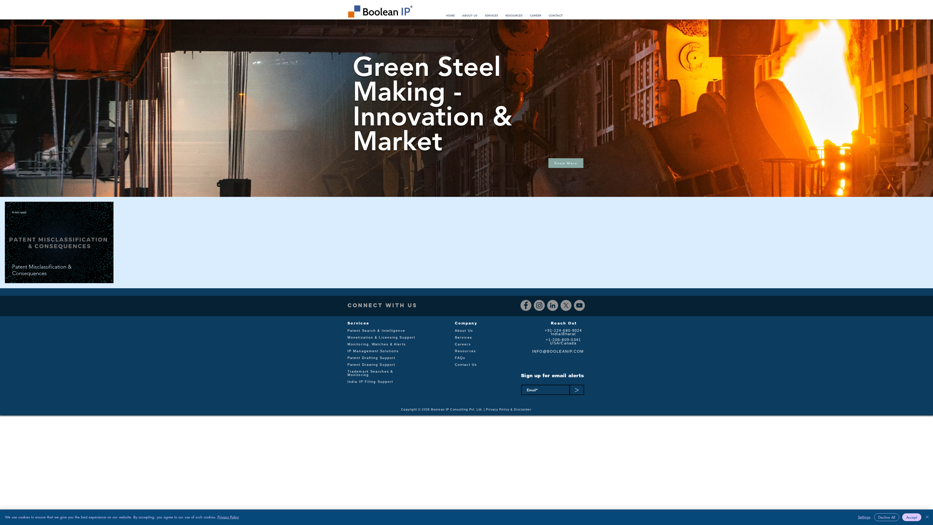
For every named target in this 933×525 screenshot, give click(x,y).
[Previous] (26, 108)
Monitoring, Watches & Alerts (376, 344)
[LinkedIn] (552, 305)
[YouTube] (579, 305)
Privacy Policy (228, 517)
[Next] (906, 108)
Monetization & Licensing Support (381, 337)
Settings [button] (864, 517)
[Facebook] (525, 305)
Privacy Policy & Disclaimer (508, 409)
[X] (566, 305)
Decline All (886, 517)
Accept (911, 517)
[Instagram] (539, 305)
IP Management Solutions (373, 351)
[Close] (927, 517)
